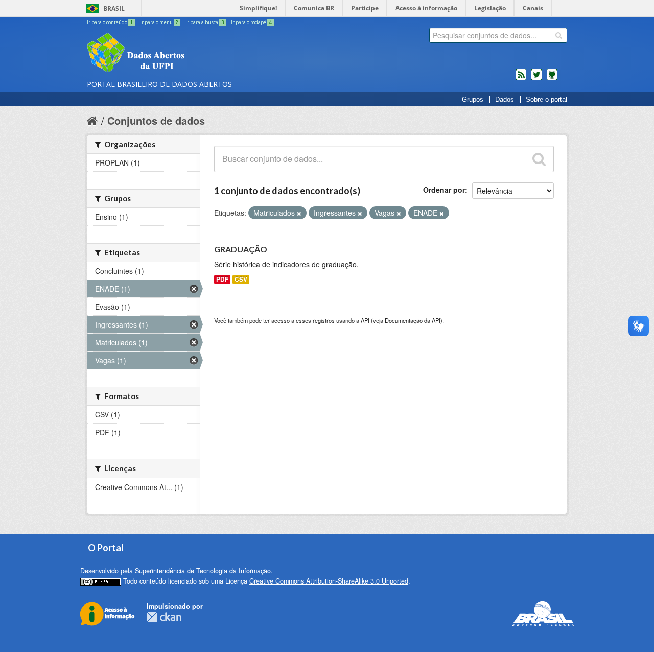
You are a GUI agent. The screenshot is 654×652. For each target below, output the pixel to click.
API (365, 320)
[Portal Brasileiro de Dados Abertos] (197, 53)
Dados (504, 99)
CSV (241, 279)
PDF (222, 279)
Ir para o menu (159, 22)
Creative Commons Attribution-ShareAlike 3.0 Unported (328, 581)
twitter (536, 78)
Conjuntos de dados (156, 120)
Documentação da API (412, 320)
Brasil (114, 8)
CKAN (164, 617)
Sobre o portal (546, 99)
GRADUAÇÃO (240, 249)
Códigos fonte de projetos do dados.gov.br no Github (552, 78)
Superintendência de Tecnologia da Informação (203, 570)
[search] (558, 35)
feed (521, 78)
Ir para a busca (204, 22)
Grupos (472, 99)
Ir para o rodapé (251, 22)
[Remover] (299, 213)
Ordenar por (444, 189)
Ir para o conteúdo (110, 22)
